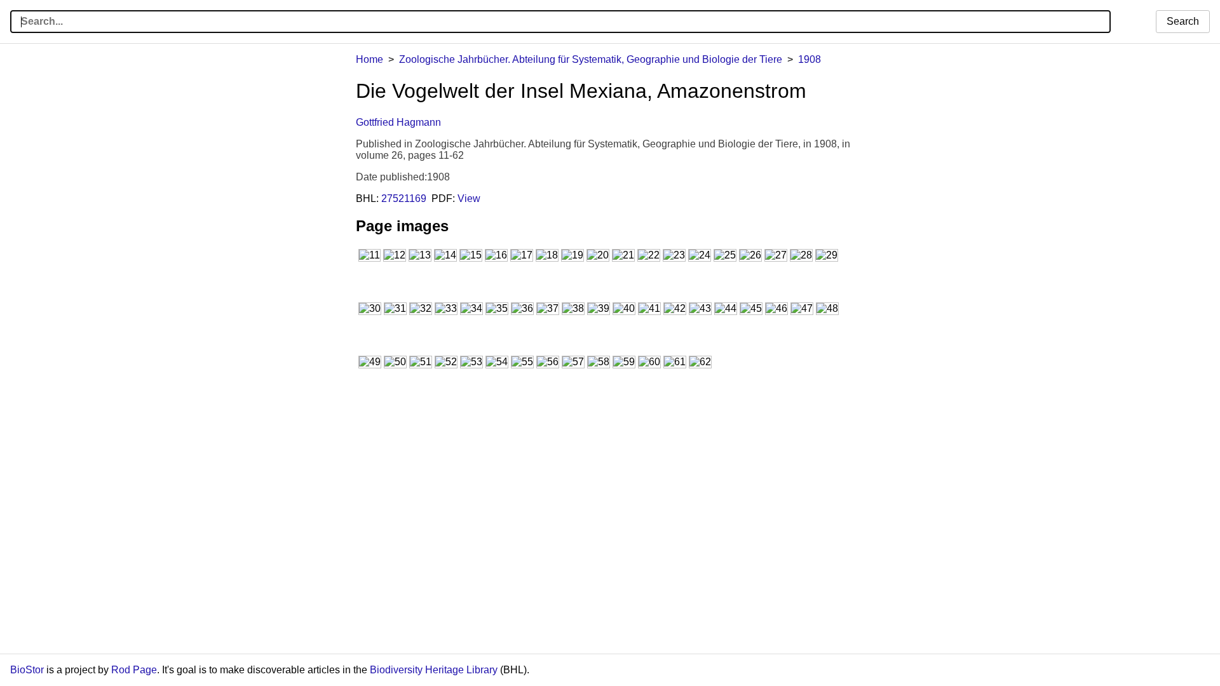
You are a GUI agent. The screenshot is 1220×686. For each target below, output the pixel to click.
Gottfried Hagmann (398, 122)
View (469, 198)
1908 (809, 59)
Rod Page (134, 669)
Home (369, 59)
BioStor (27, 669)
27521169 (403, 198)
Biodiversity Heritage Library (434, 669)
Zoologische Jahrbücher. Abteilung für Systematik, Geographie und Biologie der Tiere (590, 59)
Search (1183, 21)
